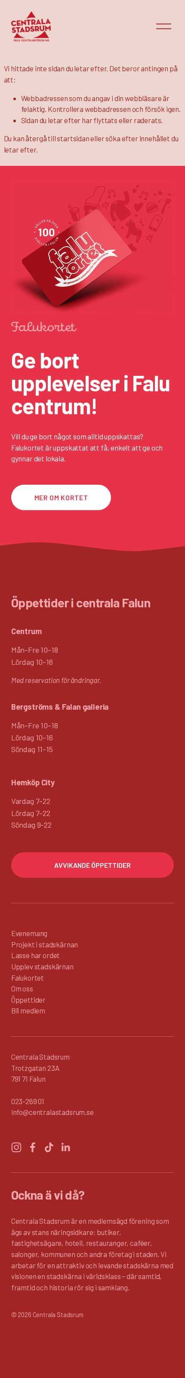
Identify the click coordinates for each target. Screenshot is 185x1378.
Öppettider (28, 999)
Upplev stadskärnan (42, 966)
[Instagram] (16, 1147)
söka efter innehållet (137, 138)
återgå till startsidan (57, 138)
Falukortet (27, 977)
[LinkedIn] (65, 1147)
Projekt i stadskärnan (44, 944)
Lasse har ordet (35, 955)
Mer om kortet (61, 497)
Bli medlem (28, 1010)
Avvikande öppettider (92, 865)
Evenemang (29, 933)
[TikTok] (49, 1147)
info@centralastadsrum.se (52, 1112)
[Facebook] (33, 1147)
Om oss (22, 988)
